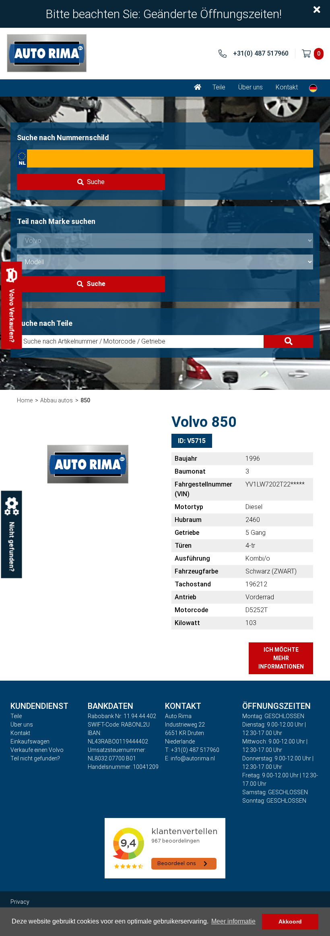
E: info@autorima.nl (190, 758)
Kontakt (287, 87)
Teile (218, 87)
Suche (96, 182)
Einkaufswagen (30, 741)
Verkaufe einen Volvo (37, 750)
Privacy (19, 902)
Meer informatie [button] (233, 921)
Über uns (250, 87)
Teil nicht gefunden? (35, 758)
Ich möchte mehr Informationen (281, 658)
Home (25, 400)
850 (85, 400)
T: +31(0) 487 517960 (192, 750)
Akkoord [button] (290, 921)
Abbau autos (56, 400)
